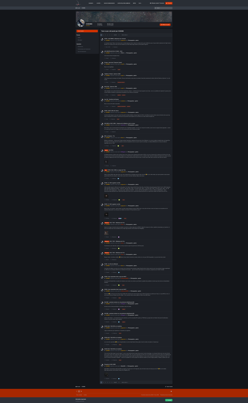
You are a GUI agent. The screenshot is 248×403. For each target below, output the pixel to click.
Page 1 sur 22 (124, 382)
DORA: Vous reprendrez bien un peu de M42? (115, 276)
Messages (80, 40)
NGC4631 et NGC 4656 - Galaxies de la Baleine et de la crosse (119, 123)
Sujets (79, 37)
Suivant (115, 382)
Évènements (80, 46)
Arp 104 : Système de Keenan (111, 99)
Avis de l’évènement (82, 51)
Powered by (166, 394)
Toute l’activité (81, 31)
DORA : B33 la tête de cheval (111, 110)
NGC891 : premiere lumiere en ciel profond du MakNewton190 (119, 302)
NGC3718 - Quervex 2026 (110, 86)
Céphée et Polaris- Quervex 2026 (112, 74)
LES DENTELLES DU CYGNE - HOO (113, 51)
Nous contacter (79, 394)
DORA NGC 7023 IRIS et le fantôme (113, 326)
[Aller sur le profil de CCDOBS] (102, 39)
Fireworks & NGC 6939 (109, 364)
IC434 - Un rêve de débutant (111, 264)
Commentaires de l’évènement (84, 49)
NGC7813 (111, 150)
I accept (169, 400)
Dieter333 (123, 366)
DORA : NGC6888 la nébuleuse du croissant (115, 38)
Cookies (85, 394)
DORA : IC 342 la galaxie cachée (112, 182)
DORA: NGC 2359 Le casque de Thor (117, 170)
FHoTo (122, 52)
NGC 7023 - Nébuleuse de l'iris (117, 222)
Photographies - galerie (133, 40)
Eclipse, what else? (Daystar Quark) (113, 62)
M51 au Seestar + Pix (109, 136)
